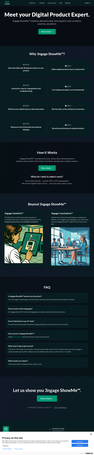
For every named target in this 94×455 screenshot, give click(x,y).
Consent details (6, 449)
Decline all (80, 445)
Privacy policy (18, 449)
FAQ (60, 3)
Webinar (68, 3)
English (87, 3)
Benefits (42, 3)
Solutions (32, 3)
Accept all (80, 441)
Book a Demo (46, 32)
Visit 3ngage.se (60, 407)
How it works (52, 3)
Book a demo (46, 168)
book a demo (17, 337)
